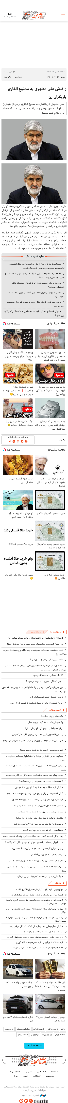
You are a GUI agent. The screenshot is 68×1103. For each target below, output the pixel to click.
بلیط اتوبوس (22, 1034)
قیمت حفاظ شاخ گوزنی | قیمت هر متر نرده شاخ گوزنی (39, 942)
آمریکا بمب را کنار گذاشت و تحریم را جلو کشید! (43, 830)
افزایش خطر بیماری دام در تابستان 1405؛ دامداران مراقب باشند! (35, 926)
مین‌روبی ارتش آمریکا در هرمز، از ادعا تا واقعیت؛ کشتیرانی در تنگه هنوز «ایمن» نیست (34, 689)
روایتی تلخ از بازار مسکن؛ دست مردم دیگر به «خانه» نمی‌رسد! (36, 848)
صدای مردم (15, 1071)
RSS (16, 1076)
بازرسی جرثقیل (52, 1029)
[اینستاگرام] (31, 1101)
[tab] (57, 632)
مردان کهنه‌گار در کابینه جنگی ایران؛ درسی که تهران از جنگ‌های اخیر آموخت (36, 304)
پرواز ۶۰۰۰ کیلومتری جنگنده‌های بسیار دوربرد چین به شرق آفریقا (35, 644)
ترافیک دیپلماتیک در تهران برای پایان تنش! (44, 728)
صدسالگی (41, 1071)
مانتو (63, 1029)
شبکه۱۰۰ (54, 1071)
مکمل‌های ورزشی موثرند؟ (52, 716)
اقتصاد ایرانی (60, 1034)
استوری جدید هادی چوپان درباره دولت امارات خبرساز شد (38, 805)
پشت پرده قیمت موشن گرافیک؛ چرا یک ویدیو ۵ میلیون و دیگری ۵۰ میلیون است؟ (36, 919)
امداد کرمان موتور (23, 1029)
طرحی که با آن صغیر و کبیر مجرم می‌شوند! (44, 681)
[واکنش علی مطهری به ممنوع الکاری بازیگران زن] (34, 139)
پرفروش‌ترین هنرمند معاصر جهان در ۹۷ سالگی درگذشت (38, 824)
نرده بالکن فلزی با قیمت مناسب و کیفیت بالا (43, 931)
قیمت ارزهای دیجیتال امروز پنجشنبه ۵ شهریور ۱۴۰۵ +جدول (37, 799)
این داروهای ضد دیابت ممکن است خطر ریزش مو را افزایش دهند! (34, 775)
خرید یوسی (9, 1029)
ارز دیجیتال (35, 1034)
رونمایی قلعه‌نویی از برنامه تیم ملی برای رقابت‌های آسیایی (37, 734)
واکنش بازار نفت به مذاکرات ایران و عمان (45, 722)
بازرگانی (58, 883)
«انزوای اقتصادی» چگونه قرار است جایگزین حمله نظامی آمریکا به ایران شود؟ (34, 313)
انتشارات (37, 1076)
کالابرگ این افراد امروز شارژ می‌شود (48, 675)
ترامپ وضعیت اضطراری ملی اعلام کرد (46, 697)
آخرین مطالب (55, 710)
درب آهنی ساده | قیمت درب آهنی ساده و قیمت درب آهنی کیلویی (35, 937)
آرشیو (25, 1076)
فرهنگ (49, 71)
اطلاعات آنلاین (34, 15)
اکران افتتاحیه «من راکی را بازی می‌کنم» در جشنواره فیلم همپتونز (35, 793)
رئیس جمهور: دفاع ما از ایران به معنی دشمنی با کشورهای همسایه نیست (36, 768)
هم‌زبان (28, 1071)
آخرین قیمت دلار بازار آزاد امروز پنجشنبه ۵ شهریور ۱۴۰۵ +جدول (36, 703)
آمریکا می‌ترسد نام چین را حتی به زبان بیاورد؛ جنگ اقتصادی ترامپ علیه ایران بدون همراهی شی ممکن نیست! (37, 266)
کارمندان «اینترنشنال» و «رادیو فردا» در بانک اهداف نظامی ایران (35, 638)
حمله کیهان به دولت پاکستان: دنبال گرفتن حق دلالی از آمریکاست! (34, 842)
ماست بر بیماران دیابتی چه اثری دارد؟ (46, 659)
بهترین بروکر (47, 1034)
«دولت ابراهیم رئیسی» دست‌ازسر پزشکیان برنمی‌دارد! (40, 876)
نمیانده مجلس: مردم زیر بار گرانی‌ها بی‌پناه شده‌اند (40, 812)
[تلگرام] (21, 1101)
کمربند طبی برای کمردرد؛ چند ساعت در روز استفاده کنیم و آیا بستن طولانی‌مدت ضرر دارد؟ (36, 901)
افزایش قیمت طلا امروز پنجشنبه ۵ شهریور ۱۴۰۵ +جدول (39, 787)
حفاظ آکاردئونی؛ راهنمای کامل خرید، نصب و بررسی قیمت (38, 947)
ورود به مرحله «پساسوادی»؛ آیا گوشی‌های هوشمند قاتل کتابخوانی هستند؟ (38, 285)
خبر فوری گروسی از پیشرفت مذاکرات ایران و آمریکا (41, 750)
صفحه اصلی (60, 71)
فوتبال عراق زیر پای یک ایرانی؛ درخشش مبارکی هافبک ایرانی (37, 895)
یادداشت (50, 1076)
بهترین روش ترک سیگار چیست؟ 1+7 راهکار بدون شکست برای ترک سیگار (36, 910)
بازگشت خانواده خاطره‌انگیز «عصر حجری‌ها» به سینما (39, 818)
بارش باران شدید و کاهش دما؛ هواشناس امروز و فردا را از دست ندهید (33, 836)
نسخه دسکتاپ (34, 1046)
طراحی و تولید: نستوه (31, 1095)
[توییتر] (26, 1101)
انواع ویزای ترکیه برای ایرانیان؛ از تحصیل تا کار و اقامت (39, 889)
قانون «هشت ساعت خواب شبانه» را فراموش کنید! (41, 781)
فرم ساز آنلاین (38, 1029)
